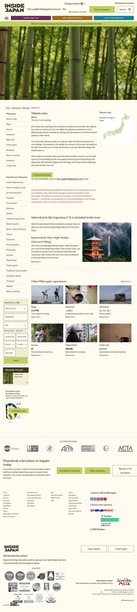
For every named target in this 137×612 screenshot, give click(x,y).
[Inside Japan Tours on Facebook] (101, 499)
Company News (73, 500)
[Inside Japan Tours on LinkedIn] (91, 499)
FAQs (52, 500)
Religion (9, 255)
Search (122, 9)
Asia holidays (91, 583)
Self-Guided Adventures (72, 18)
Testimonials (7, 506)
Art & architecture (13, 193)
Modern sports (12, 224)
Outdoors (10, 239)
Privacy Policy (72, 508)
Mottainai (10, 150)
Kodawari (10, 134)
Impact (5, 511)
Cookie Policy (72, 506)
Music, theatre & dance (16, 229)
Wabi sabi (10, 140)
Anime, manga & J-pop (16, 187)
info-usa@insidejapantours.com (44, 9)
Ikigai (8, 124)
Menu (6, 18)
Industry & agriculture (15, 219)
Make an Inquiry (102, 9)
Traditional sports (13, 276)
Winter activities (13, 291)
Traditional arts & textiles (16, 270)
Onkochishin (11, 145)
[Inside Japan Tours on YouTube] (105, 499)
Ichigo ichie (11, 166)
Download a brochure (124, 3)
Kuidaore (10, 160)
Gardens (10, 208)
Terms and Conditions (74, 511)
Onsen (9, 234)
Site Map (71, 514)
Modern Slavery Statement (11, 514)
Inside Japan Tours (14, 7)
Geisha (9, 213)
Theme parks (12, 265)
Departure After (9, 331)
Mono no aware (13, 155)
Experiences (16, 108)
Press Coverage (73, 498)
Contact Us (6, 495)
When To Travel (55, 498)
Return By (19, 331)
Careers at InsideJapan (75, 503)
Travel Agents (31, 506)
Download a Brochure (42, 175)
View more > (126, 281)
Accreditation (7, 503)
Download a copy (19, 411)
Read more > (36, 262)
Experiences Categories (16, 177)
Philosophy (26, 108)
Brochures (6, 500)
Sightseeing (11, 260)
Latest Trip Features (9, 516)
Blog (52, 492)
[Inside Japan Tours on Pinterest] (98, 499)
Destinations (72, 495)
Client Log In (121, 548)
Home (8, 108)
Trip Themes (30, 503)
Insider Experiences (14, 182)
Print (129, 108)
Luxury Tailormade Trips (113, 18)
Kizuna (9, 129)
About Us (6, 498)
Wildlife (9, 286)
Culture (70, 492)
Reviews (5, 508)
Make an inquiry (97, 470)
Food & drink (11, 203)
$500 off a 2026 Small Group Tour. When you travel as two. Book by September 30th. (66, 24)
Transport (10, 281)
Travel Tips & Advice (57, 495)
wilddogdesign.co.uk (127, 600)
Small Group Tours (31, 18)
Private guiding (12, 245)
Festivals (10, 198)
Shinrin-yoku (35, 108)
